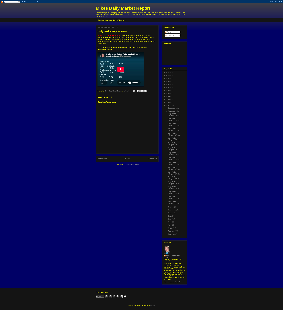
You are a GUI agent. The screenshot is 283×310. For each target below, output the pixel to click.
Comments (170, 35)
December (172, 108)
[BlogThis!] (140, 91)
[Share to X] (142, 91)
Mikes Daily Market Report (123, 8)
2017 (168, 87)
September (172, 210)
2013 (168, 99)
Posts (168, 32)
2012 (168, 102)
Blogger (152, 305)
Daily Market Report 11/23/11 (174, 129)
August (170, 213)
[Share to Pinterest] (146, 91)
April (170, 225)
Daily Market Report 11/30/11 (174, 114)
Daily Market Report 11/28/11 (174, 124)
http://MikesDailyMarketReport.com (109, 35)
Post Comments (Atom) (131, 164)
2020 (168, 78)
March (170, 228)
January (171, 234)
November (172, 111)
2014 (168, 96)
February (171, 231)
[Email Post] (133, 91)
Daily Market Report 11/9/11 (174, 173)
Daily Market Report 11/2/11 (174, 197)
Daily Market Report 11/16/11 (174, 153)
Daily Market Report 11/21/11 (174, 139)
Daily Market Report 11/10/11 (174, 168)
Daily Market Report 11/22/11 (174, 134)
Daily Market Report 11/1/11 (174, 202)
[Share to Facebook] (144, 91)
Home (127, 159)
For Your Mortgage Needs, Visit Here (111, 20)
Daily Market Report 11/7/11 (174, 183)
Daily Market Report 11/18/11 (174, 144)
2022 (168, 72)
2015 (168, 93)
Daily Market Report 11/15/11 (174, 158)
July (169, 216)
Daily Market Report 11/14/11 (174, 163)
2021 (168, 75)
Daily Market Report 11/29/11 (174, 119)
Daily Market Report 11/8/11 (174, 178)
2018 (168, 84)
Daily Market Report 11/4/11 (174, 187)
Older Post (152, 159)
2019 (168, 81)
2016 (168, 90)
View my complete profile (172, 282)
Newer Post (102, 159)
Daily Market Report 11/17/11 (174, 149)
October (171, 207)
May (170, 222)
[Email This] (138, 91)
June (170, 219)
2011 (168, 105)
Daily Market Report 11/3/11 (174, 192)
